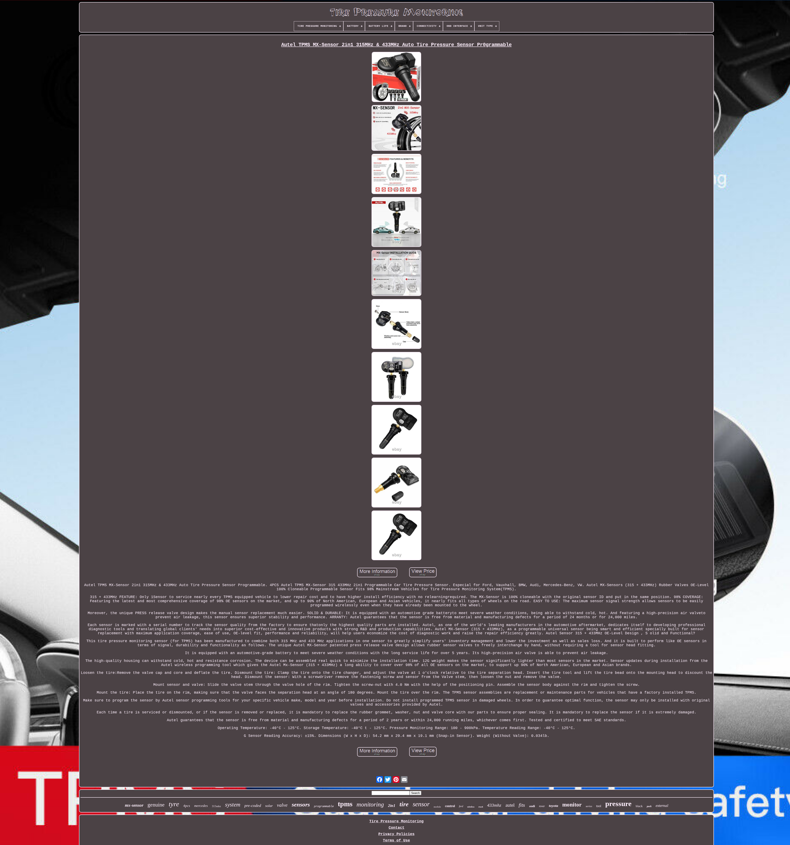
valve (282, 805)
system (232, 804)
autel (510, 805)
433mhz (494, 805)
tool (598, 806)
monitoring (370, 804)
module (437, 806)
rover (542, 806)
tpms (345, 804)
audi (532, 806)
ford (461, 806)
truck (481, 807)
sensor (421, 804)
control (450, 806)
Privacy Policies (396, 834)
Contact (396, 828)
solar (269, 806)
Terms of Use (396, 840)
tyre (174, 804)
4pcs (186, 806)
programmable (324, 806)
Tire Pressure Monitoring (396, 821)
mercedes (201, 806)
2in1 (391, 805)
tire (404, 804)
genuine (156, 805)
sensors (301, 804)
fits (522, 805)
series (589, 806)
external (662, 805)
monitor (572, 805)
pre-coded (252, 805)
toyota (553, 806)
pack (649, 806)
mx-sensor (134, 805)
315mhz (216, 806)
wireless (470, 806)
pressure (618, 804)
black (639, 806)
